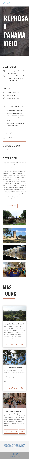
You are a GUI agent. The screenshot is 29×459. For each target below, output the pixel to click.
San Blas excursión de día (14, 368)
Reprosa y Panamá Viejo (14, 411)
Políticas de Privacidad (20, 445)
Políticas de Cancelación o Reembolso (18, 444)
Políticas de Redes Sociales (9, 446)
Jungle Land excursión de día (14, 324)
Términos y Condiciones (19, 446)
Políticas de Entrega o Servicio (9, 445)
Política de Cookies (7, 444)
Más (22, 344)
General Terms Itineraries (14, 447)
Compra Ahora (10, 206)
